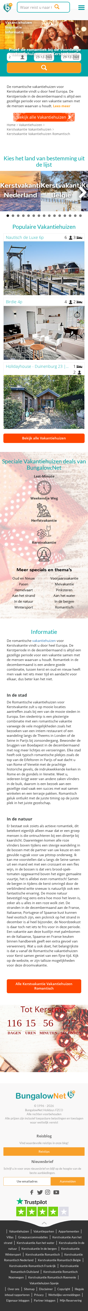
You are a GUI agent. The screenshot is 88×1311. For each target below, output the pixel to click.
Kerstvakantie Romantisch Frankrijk (32, 1266)
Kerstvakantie (44, 542)
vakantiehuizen (44, 640)
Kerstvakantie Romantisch (42, 1254)
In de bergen (64, 601)
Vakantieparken (43, 1231)
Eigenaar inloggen (17, 1300)
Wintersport (23, 607)
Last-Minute (44, 476)
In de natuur (23, 601)
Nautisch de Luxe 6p (25, 237)
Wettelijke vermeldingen (64, 1295)
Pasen (23, 584)
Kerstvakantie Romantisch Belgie (59, 1260)
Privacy (39, 1295)
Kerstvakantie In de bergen (39, 1248)
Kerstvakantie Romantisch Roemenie (52, 1277)
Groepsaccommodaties (33, 1237)
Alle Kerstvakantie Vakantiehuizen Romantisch (44, 986)
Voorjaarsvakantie (64, 578)
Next (82, 192)
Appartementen (68, 1231)
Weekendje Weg (44, 498)
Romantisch (64, 607)
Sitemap (29, 1289)
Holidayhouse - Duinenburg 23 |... (37, 366)
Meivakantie (64, 584)
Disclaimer (46, 1289)
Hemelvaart (24, 590)
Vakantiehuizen (18, 22)
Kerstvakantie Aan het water (35, 1243)
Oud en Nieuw (23, 578)
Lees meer (61, 106)
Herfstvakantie (44, 520)
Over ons (13, 1289)
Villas (10, 1237)
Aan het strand (23, 595)
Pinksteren (64, 590)
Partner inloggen (44, 1300)
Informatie (14, 32)
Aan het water (64, 595)
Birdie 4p (14, 301)
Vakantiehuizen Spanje (44, 1283)
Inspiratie (13, 27)
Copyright (63, 1289)
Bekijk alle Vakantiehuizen (44, 438)
